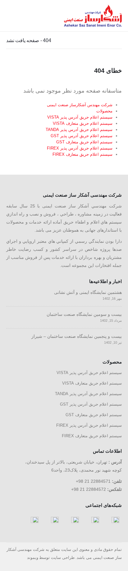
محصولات (104, 111)
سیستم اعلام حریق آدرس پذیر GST (81, 135)
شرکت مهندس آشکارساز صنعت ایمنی (79, 104)
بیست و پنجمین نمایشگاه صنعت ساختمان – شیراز (76, 336)
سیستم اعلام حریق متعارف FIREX (82, 154)
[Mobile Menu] (12, 15)
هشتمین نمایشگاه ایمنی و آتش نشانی (88, 292)
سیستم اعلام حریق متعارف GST (84, 142)
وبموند (32, 557)
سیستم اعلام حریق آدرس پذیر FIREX (79, 148)
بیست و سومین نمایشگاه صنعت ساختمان (84, 314)
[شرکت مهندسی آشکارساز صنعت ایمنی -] (93, 16)
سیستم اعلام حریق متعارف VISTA (82, 123)
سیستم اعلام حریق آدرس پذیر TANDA (79, 129)
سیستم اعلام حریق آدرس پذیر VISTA (79, 117)
